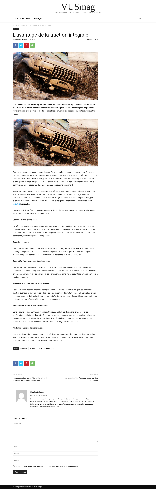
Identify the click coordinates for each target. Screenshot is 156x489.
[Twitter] (21, 45)
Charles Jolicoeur (21, 40)
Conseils (22, 25)
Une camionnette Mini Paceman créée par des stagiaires (79, 379)
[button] (140, 19)
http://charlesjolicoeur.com (38, 395)
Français (38, 19)
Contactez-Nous (23, 19)
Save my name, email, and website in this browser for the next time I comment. (46, 466)
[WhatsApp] (32, 45)
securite (32, 348)
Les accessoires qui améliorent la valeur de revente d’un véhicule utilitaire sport (30, 379)
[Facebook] (15, 45)
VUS (54, 348)
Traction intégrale (44, 348)
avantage (23, 348)
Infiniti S (16, 204)
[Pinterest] (26, 45)
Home (15, 25)
